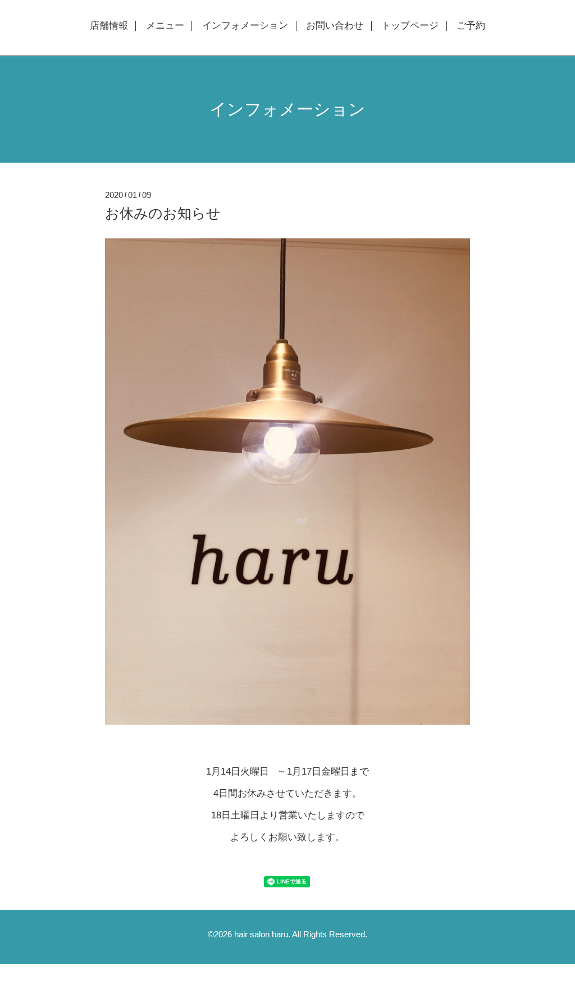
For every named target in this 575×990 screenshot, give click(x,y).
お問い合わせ (334, 26)
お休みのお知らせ (163, 213)
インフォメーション (245, 26)
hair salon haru (261, 934)
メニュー (165, 26)
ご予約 (471, 26)
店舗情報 (109, 26)
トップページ (410, 26)
